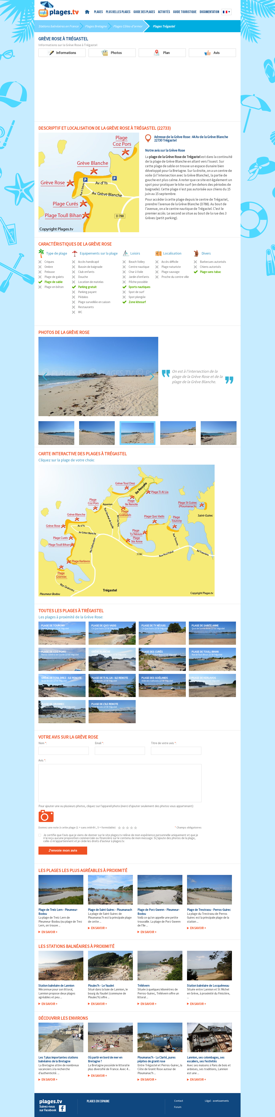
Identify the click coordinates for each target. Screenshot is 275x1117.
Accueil (88, 12)
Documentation (209, 12)
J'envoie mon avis (63, 850)
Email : (99, 743)
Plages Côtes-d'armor (127, 26)
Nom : (42, 743)
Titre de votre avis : (163, 743)
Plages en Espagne (98, 1101)
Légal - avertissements (217, 1101)
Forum (177, 1107)
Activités (164, 12)
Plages (98, 12)
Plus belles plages (118, 12)
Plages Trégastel (164, 26)
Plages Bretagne (96, 26)
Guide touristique (184, 12)
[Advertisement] (137, 87)
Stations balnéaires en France (58, 26)
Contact (178, 1101)
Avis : (42, 760)
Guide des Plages (144, 12)
